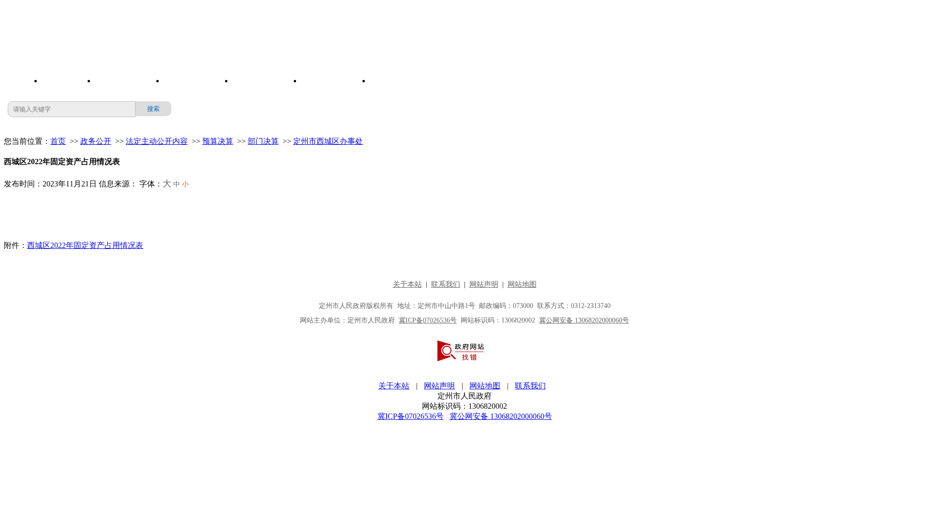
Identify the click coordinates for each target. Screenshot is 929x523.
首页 (58, 141)
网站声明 (439, 386)
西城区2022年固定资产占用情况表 (85, 245)
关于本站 (393, 386)
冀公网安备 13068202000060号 (501, 416)
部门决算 (263, 141)
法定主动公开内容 (157, 141)
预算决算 (217, 141)
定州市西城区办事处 (328, 141)
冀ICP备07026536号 (410, 416)
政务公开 (95, 141)
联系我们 (530, 386)
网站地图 (484, 386)
